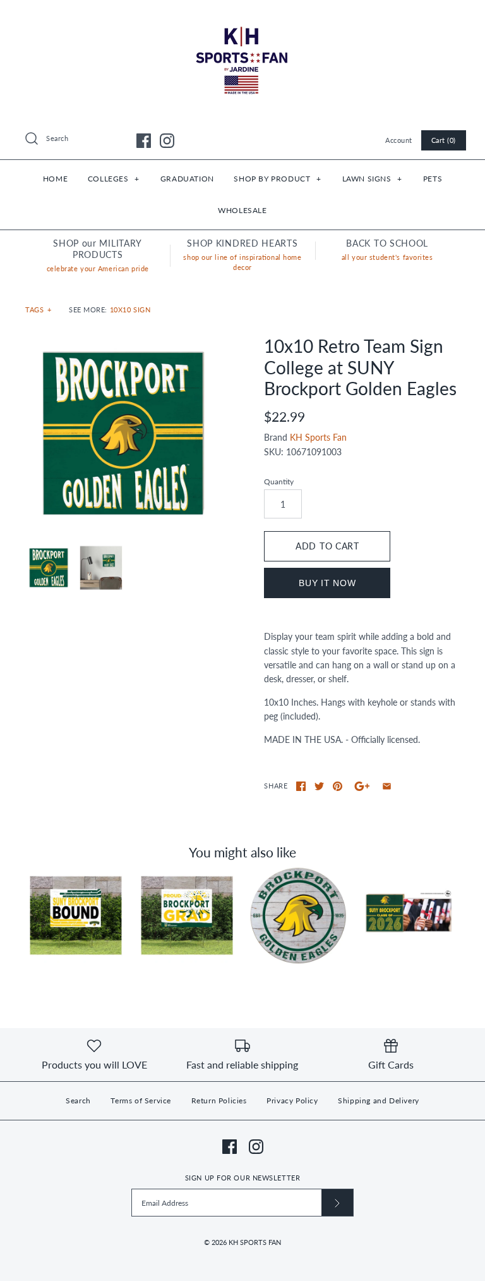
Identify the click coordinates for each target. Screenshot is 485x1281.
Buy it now (327, 583)
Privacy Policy (292, 1100)
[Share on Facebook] (301, 786)
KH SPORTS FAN (255, 1242)
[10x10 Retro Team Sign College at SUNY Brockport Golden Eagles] (123, 434)
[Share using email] (387, 786)
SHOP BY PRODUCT (277, 178)
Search (78, 1100)
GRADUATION (187, 178)
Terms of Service (141, 1100)
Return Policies (219, 1100)
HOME (55, 178)
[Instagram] (167, 140)
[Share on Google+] (362, 786)
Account (398, 140)
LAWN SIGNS (372, 178)
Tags (38, 309)
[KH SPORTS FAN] (242, 19)
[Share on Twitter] (319, 786)
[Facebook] (143, 140)
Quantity (279, 481)
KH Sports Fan (318, 437)
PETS (432, 178)
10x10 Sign (130, 309)
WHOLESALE (242, 210)
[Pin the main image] (337, 786)
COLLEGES (114, 178)
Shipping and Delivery (378, 1100)
